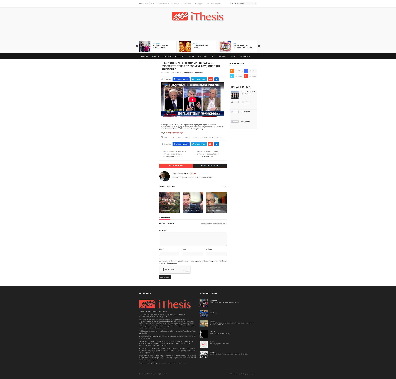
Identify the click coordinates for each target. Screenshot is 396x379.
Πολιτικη (144, 56)
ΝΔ (191, 137)
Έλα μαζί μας (198, 3)
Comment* (163, 230)
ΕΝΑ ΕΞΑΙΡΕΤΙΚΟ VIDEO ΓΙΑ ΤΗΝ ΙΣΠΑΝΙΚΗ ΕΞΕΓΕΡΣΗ (192, 210)
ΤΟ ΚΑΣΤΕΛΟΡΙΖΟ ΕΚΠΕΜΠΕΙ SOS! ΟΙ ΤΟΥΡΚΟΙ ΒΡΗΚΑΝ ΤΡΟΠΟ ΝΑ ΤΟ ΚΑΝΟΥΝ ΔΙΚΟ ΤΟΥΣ (232, 324)
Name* (161, 249)
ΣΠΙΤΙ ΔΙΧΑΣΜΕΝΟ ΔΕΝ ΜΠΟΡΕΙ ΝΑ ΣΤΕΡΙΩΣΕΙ (224, 302)
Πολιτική (155, 43)
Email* (185, 249)
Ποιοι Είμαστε (187, 3)
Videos (233, 56)
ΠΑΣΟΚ (197, 137)
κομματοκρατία (183, 137)
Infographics (245, 56)
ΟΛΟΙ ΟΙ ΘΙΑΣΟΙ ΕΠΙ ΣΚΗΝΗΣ (160, 46)
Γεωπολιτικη (179, 56)
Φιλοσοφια (202, 56)
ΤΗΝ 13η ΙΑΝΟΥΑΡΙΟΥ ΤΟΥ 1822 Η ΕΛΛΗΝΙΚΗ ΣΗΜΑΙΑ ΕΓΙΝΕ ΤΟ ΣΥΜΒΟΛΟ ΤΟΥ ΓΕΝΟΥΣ (174, 154)
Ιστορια (191, 56)
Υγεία (194, 43)
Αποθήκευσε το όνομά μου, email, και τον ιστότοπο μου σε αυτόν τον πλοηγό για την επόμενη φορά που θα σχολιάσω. (192, 262)
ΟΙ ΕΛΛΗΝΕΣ (222, 56)
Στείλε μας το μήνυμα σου (214, 3)
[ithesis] (198, 15)
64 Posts (193, 173)
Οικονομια (167, 56)
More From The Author (210, 166)
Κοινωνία (212, 311)
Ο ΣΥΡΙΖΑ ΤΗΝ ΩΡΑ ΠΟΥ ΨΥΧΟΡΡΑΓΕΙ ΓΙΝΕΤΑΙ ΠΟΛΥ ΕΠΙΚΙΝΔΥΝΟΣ (169, 210)
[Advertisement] (198, 32)
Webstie (209, 249)
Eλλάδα (173, 137)
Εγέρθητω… (213, 313)
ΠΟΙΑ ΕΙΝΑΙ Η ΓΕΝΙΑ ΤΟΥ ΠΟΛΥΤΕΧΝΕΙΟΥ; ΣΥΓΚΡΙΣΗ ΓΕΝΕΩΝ (229, 354)
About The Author (176, 166)
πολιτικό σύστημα (208, 137)
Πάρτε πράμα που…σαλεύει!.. (220, 344)
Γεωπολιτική (236, 43)
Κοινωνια (155, 56)
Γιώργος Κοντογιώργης (193, 72)
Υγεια (212, 56)
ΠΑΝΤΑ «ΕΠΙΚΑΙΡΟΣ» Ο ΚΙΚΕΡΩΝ (220, 333)
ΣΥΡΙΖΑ (218, 137)
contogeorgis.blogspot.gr (174, 133)
